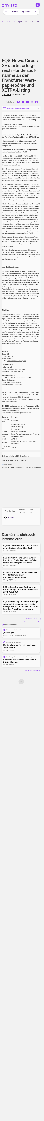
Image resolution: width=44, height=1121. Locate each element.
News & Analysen (7, 22)
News (16, 22)
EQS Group (6, 95)
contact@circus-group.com (16, 361)
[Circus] (6, 517)
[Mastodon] (18, 102)
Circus (11, 517)
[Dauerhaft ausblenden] (38, 108)
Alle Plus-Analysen (31, 671)
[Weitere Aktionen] (37, 520)
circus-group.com (28, 298)
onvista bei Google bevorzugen (18, 108)
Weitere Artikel (31, 619)
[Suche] (36, 12)
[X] (32, 102)
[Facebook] (23, 102)
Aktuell (15, 12)
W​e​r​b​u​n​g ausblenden (29, 39)
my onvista (26, 12)
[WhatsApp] (27, 102)
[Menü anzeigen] (6, 12)
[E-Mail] (36, 102)
